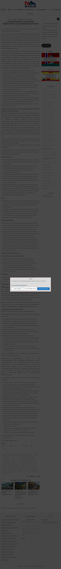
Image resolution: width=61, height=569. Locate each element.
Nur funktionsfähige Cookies (30, 288)
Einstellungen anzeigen (43, 288)
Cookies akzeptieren (18, 288)
